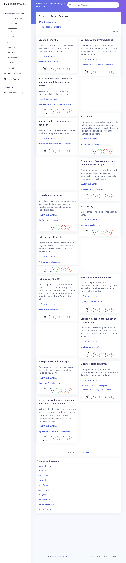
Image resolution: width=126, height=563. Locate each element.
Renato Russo (44, 466)
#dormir (109, 64)
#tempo (107, 389)
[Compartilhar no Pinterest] (63, 69)
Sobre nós (95, 556)
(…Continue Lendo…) (48, 56)
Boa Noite (11, 68)
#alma (84, 225)
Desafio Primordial (48, 39)
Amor (9, 42)
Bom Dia (10, 63)
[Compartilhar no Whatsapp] (57, 69)
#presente (43, 431)
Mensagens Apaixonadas (12, 30)
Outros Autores (48, 22)
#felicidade (57, 104)
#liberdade (53, 431)
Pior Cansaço (87, 206)
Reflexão (10, 36)
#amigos (43, 383)
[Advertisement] (57, 174)
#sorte (42, 309)
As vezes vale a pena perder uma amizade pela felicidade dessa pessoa (56, 82)
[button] (69, 69)
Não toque (86, 116)
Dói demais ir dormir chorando (97, 39)
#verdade (85, 385)
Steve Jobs (42, 480)
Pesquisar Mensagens (16, 93)
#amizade (67, 104)
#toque (84, 144)
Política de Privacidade (112, 556)
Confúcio (42, 470)
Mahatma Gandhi (46, 504)
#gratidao (85, 301)
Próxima (85, 452)
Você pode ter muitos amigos (54, 361)
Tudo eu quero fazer (49, 278)
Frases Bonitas (13, 57)
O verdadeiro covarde (50, 195)
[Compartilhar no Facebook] (51, 69)
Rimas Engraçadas (15, 18)
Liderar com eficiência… (51, 237)
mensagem (16, 3)
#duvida (93, 385)
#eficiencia (43, 262)
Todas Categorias (14, 73)
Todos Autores (13, 79)
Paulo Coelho (44, 475)
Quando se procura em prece (96, 276)
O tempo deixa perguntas (94, 363)
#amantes (98, 189)
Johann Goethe (45, 509)
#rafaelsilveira (45, 62)
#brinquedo (99, 64)
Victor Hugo (43, 490)
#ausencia (43, 143)
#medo (55, 220)
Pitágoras (42, 494)
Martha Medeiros (46, 499)
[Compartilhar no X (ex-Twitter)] (45, 69)
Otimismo (11, 52)
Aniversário (12, 23)
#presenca (53, 143)
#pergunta (98, 389)
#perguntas (103, 385)
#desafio (56, 62)
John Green (43, 485)
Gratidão (11, 47)
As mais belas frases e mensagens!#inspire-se (51, 5)
